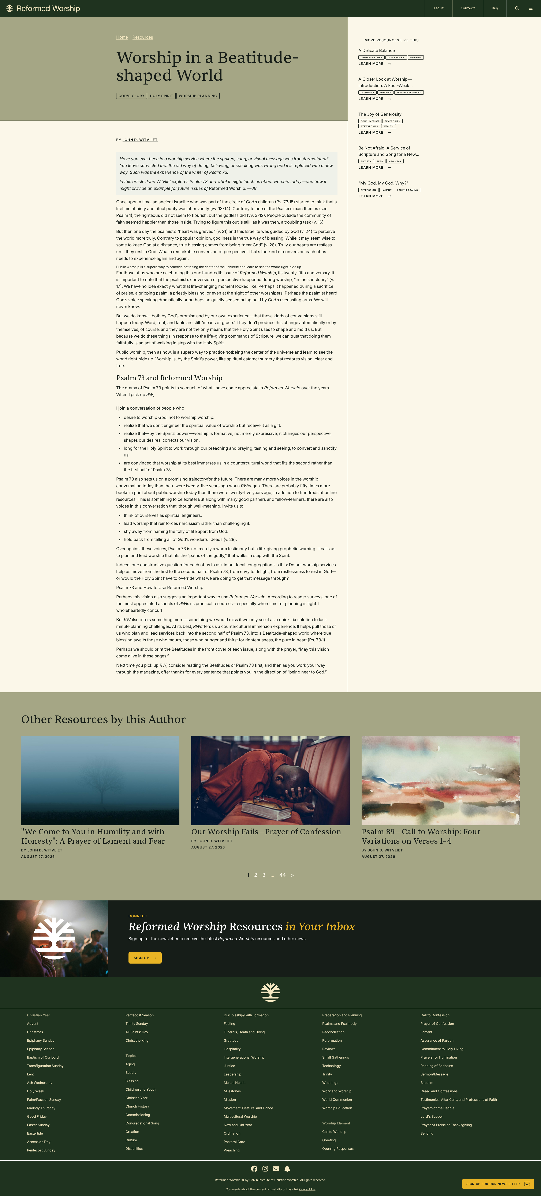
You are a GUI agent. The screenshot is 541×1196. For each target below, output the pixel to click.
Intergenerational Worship (244, 1057)
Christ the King (137, 1040)
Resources (143, 37)
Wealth (388, 126)
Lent (30, 1074)
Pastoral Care (234, 1142)
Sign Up (141, 958)
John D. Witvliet (140, 140)
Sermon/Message (434, 1074)
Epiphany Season (40, 1049)
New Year (395, 161)
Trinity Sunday (137, 1023)
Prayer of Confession (437, 1023)
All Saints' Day (137, 1032)
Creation (132, 1131)
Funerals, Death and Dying (244, 1032)
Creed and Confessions (439, 1091)
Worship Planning (198, 96)
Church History (371, 57)
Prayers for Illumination (439, 1057)
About (438, 8)
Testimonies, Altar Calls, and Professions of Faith (459, 1099)
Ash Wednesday (39, 1083)
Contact (468, 8)
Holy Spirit (161, 96)
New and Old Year (238, 1125)
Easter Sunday (38, 1125)
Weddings (330, 1083)
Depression (368, 190)
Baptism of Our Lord (43, 1057)
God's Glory (132, 96)
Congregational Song (142, 1123)
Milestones (232, 1091)
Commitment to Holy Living (442, 1049)
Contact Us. (307, 1189)
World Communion (337, 1099)
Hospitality (232, 1049)
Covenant (367, 92)
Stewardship (369, 126)
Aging (130, 1064)
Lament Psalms (407, 190)
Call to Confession (435, 1015)
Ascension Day (39, 1142)
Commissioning (138, 1115)
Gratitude (231, 1040)
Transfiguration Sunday (45, 1066)
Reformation (332, 1040)
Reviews (328, 1049)
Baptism (427, 1083)
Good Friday (37, 1116)
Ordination (232, 1133)
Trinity (327, 1074)
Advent (32, 1023)
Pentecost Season (140, 1015)
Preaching (232, 1150)
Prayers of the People (437, 1108)
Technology (331, 1066)
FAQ (495, 8)
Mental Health (234, 1083)
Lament (387, 190)
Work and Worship (336, 1091)
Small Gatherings (335, 1057)
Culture (131, 1140)
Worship (415, 57)
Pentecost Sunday (41, 1150)
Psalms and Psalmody (339, 1023)
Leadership (232, 1074)
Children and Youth (141, 1089)
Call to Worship (334, 1131)
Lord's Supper (432, 1116)
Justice (229, 1066)
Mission (230, 1099)
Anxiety (366, 161)
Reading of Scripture (437, 1066)
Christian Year (137, 1098)
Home (122, 37)
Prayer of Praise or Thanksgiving (446, 1125)
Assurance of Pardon (437, 1040)
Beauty (131, 1072)
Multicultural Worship (240, 1116)
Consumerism (370, 121)
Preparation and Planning (342, 1015)
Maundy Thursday (41, 1108)
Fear (380, 161)
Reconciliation (333, 1032)
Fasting (229, 1023)
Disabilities (134, 1148)
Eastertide (35, 1133)
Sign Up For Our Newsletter (493, 1184)
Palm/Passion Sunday (44, 1099)
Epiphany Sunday (41, 1040)
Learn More (371, 63)
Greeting (329, 1140)
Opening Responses (338, 1148)
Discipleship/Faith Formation (246, 1015)
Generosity (392, 121)
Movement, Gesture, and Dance (248, 1108)
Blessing (132, 1081)
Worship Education (337, 1108)
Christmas (35, 1032)
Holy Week (35, 1091)
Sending (427, 1133)
